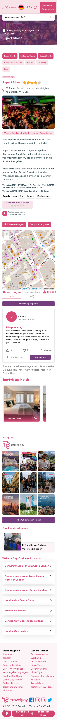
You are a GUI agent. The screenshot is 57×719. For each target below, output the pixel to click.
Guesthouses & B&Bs (13, 62)
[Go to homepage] (11, 7)
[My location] (6, 714)
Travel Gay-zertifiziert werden (41, 685)
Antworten (40, 357)
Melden (51, 292)
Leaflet (24, 288)
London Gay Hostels (16, 631)
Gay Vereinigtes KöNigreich (22, 30)
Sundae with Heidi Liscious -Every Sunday (28, 133)
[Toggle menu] (2, 7)
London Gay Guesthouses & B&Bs (24, 621)
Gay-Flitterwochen (13, 669)
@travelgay (17, 445)
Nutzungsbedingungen (14, 672)
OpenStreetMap (37, 288)
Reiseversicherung (12, 687)
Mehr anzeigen (8, 77)
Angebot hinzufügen (42, 676)
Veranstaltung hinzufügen (39, 671)
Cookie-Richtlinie (12, 676)
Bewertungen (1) (12, 294)
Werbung (36, 658)
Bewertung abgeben (28, 304)
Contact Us (35, 224)
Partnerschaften (40, 654)
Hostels (30, 62)
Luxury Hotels (10, 56)
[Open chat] (35, 7)
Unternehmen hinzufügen (38, 663)
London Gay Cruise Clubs (19, 600)
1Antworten (17, 357)
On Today (42, 62)
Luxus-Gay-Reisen (12, 679)
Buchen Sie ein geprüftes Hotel (33, 714)
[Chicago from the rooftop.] (46, 482)
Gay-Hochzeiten (11, 665)
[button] (32, 263)
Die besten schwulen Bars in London (26, 590)
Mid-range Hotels (28, 56)
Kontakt (6, 658)
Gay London (8, 34)
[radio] (24, 83)
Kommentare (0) (32, 294)
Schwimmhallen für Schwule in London (27, 566)
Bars (6, 69)
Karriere (35, 679)
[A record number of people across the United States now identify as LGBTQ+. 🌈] (28, 461)
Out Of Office (10, 661)
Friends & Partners (15, 610)
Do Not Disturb (10, 683)
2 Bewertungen (15, 224)
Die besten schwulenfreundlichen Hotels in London (24, 578)
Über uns (7, 654)
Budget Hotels (46, 56)
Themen (7, 690)
